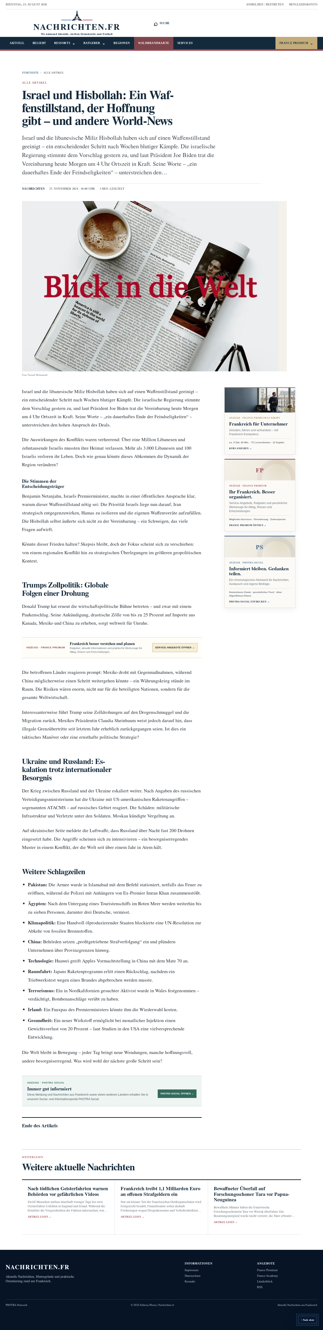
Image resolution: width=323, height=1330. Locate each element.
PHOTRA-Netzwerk (16, 1305)
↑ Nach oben (307, 1320)
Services (185, 43)
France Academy (267, 1275)
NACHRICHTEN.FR (38, 1266)
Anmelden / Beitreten (265, 4)
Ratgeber (94, 43)
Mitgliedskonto (303, 4)
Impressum (191, 1270)
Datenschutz (193, 1275)
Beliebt (39, 43)
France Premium (296, 43)
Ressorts (64, 43)
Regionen (121, 43)
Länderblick (265, 1281)
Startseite (30, 72)
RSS (259, 1287)
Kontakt (190, 1281)
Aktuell (17, 43)
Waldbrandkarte (153, 43)
